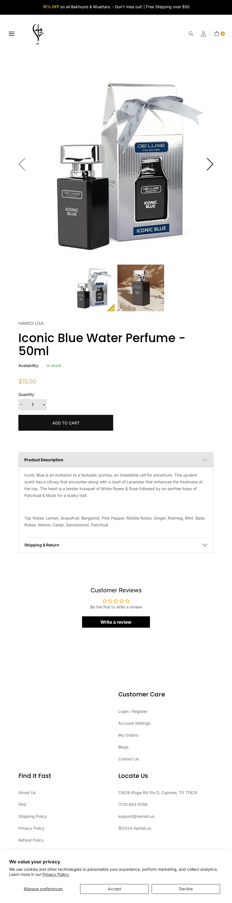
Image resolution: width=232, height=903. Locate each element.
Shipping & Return (41, 544)
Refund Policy (31, 840)
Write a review (116, 622)
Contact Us (128, 758)
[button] (191, 33)
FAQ (22, 804)
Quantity (26, 394)
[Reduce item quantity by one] (21, 404)
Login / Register (132, 711)
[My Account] (204, 33)
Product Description (43, 459)
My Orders (128, 735)
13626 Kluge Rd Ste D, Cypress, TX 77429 (157, 792)
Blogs (123, 747)
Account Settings (134, 723)
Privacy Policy (31, 828)
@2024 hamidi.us (134, 828)
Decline (186, 888)
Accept (114, 888)
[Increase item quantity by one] (44, 404)
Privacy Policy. (55, 874)
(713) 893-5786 (133, 804)
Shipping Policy (32, 816)
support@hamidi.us (136, 816)
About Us (27, 792)
